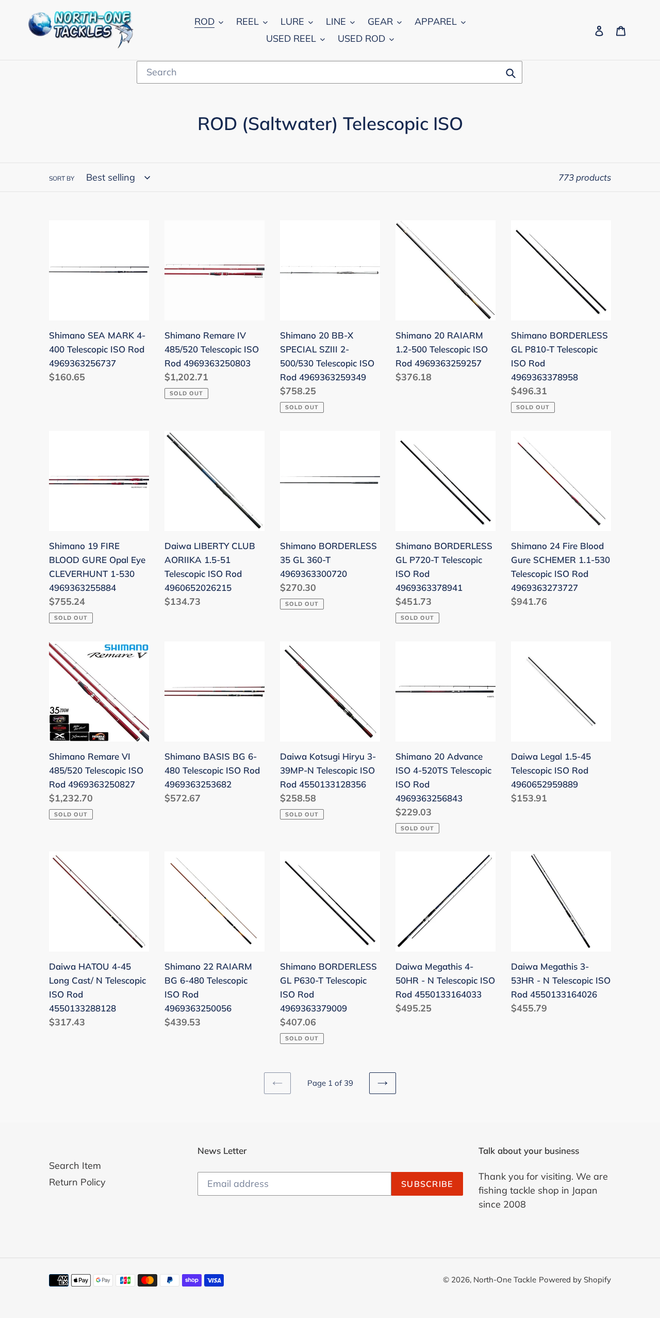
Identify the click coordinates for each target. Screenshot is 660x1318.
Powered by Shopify (575, 1279)
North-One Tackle (504, 1279)
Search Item (75, 1165)
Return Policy (77, 1182)
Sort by (61, 178)
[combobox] (329, 72)
